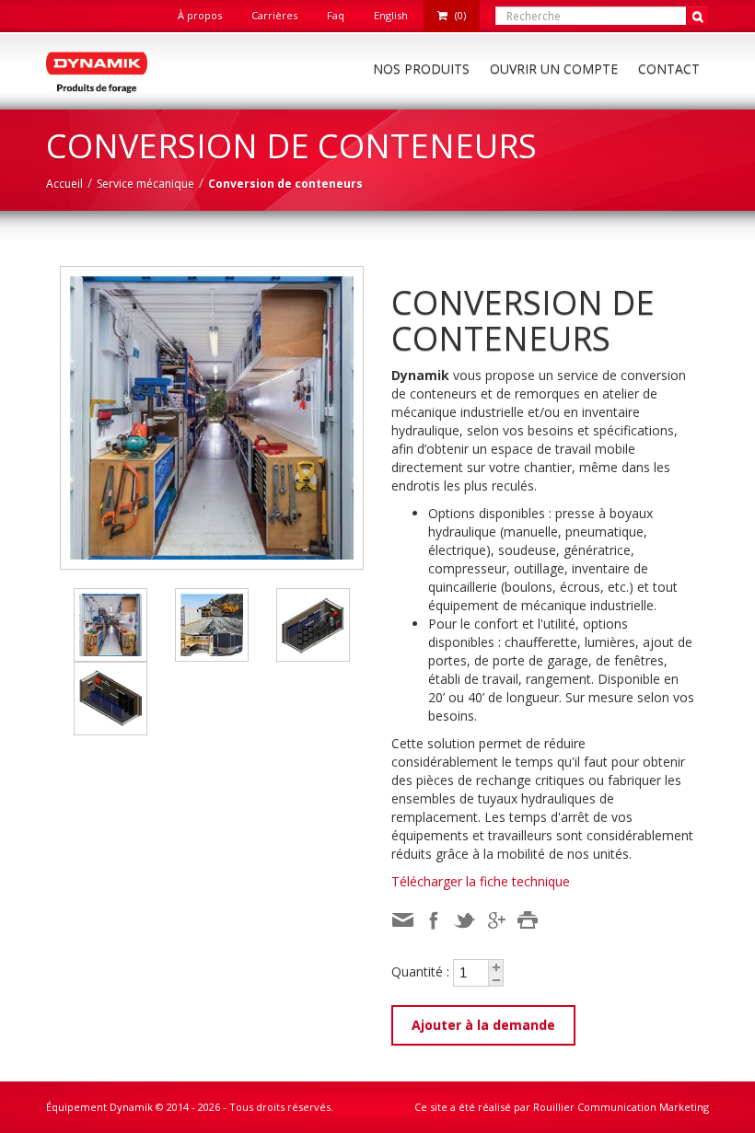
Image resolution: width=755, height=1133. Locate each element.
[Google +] (496, 920)
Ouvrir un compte (554, 68)
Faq (335, 15)
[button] (495, 966)
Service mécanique (145, 183)
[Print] (528, 920)
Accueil (64, 183)
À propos (200, 15)
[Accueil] (96, 70)
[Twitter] (465, 920)
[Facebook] (434, 920)
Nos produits (421, 68)
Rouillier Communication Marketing (621, 1107)
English (391, 15)
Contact (669, 68)
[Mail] (402, 920)
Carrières (274, 15)
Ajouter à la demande (483, 1025)
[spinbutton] (470, 973)
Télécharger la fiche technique (480, 881)
